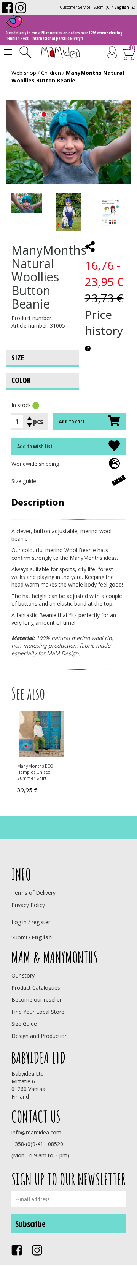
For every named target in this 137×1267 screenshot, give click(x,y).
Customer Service (75, 7)
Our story (23, 975)
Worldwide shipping (35, 463)
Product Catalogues (35, 987)
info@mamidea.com (36, 1132)
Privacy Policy (28, 904)
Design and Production (39, 1035)
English (42, 937)
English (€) (124, 7)
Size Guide (24, 1023)
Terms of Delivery (33, 892)
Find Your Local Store (37, 1011)
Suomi (19, 937)
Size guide (23, 481)
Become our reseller (36, 999)
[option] (39, 753)
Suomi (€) (101, 7)
